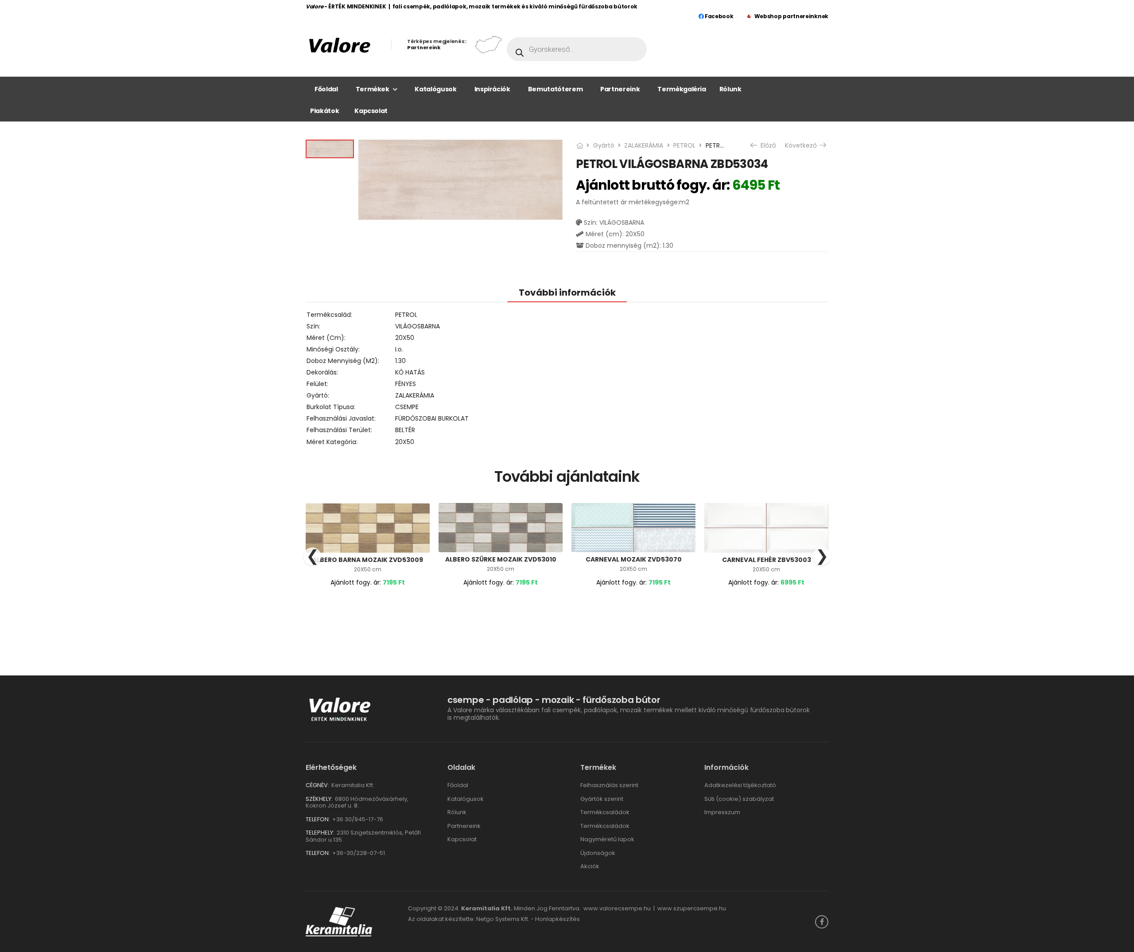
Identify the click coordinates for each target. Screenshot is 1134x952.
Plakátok (324, 110)
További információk (567, 292)
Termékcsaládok (604, 812)
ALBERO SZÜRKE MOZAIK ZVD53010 (500, 559)
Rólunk (730, 89)
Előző (765, 145)
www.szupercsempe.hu (691, 908)
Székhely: (319, 799)
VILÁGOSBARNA (417, 326)
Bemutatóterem (555, 89)
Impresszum (722, 812)
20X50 (404, 337)
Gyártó (603, 145)
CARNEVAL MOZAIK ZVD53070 (634, 559)
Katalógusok (435, 89)
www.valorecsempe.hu (617, 908)
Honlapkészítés (557, 919)
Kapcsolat (371, 110)
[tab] (567, 292)
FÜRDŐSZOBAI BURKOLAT (432, 418)
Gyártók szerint (601, 799)
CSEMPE (407, 406)
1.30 (400, 360)
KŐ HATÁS (410, 372)
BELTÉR (405, 429)
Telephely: (320, 832)
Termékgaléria (681, 89)
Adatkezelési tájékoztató (740, 785)
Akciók (589, 866)
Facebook (718, 16)
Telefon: (318, 819)
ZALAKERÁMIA (643, 145)
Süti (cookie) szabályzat (739, 799)
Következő (802, 145)
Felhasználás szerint (609, 785)
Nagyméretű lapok (607, 839)
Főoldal (326, 89)
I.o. (399, 349)
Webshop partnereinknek (791, 16)
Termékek (372, 89)
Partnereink (620, 89)
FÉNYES (405, 383)
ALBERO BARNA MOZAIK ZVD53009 (367, 559)
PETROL (684, 145)
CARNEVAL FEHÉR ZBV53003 (766, 559)
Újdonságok (597, 853)
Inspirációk (492, 89)
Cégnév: (317, 785)
